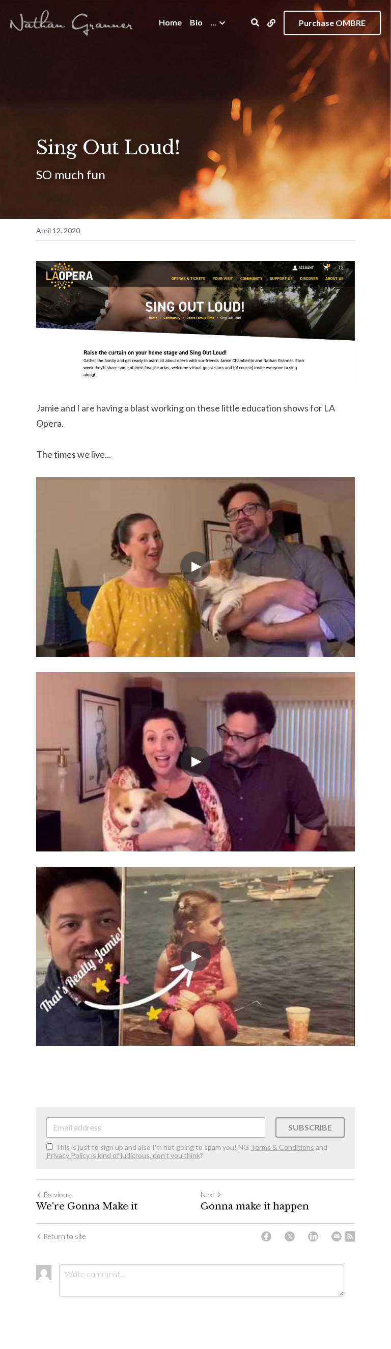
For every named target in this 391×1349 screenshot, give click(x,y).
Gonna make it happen (255, 1206)
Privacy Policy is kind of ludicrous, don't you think (123, 1155)
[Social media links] (271, 23)
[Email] (336, 1236)
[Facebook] (266, 1236)
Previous (57, 1194)
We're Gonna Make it (86, 1206)
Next (208, 1194)
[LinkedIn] (313, 1236)
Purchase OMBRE (332, 22)
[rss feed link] (350, 1236)
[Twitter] (290, 1236)
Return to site (64, 1236)
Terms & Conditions (282, 1147)
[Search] (255, 22)
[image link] (71, 21)
